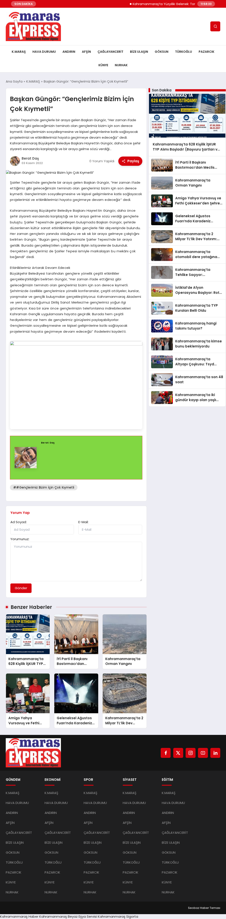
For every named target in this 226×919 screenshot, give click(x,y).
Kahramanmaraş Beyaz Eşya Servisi (68, 916)
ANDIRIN (68, 51)
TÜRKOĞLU (183, 51)
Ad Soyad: (18, 522)
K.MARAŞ (19, 51)
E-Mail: (83, 522)
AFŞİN (86, 51)
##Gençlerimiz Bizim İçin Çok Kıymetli (43, 487)
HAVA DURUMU (44, 51)
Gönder (21, 588)
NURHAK (121, 65)
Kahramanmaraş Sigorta (118, 916)
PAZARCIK (206, 51)
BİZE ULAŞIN (139, 51)
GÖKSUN (161, 51)
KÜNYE (103, 65)
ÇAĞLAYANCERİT (110, 51)
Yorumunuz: (19, 539)
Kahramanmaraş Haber (19, 916)
